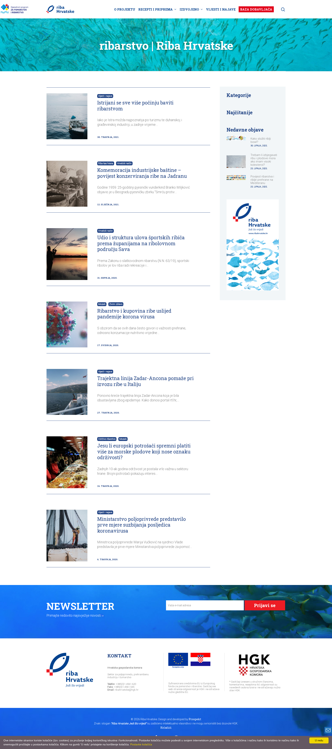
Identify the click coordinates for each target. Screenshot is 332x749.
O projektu (124, 9)
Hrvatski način (124, 163)
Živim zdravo (115, 304)
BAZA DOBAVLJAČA (256, 9)
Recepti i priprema (155, 9)
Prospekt (195, 719)
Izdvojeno (189, 9)
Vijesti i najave (221, 9)
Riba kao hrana (105, 163)
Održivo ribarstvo (106, 439)
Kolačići (166, 727)
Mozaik (101, 304)
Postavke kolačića (141, 744)
